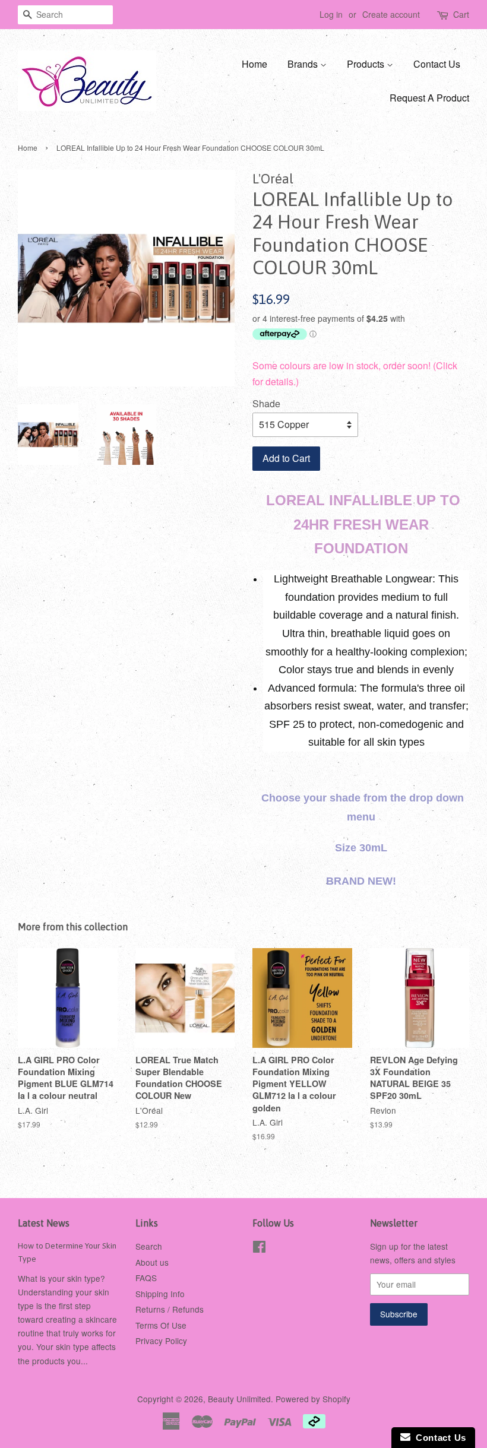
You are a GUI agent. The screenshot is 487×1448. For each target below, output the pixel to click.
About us (152, 1262)
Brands (303, 64)
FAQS (146, 1278)
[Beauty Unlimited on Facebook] (259, 1248)
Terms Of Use (160, 1325)
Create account (391, 14)
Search (148, 1246)
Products (367, 64)
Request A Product (429, 97)
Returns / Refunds (169, 1309)
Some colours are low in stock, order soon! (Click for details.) (354, 377)
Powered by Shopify (313, 1399)
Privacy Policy (161, 1340)
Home (254, 64)
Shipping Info (160, 1294)
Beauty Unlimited (239, 1399)
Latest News (43, 1223)
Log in (331, 14)
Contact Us (436, 64)
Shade (266, 403)
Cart (461, 14)
